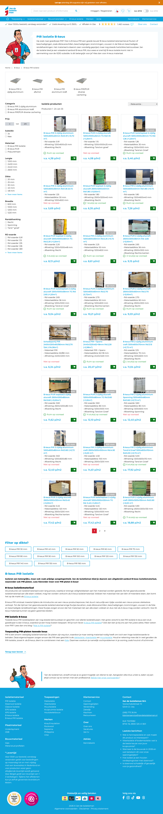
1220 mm (12, 213)
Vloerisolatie (50, 704)
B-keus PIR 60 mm (103, 549)
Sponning (12, 225)
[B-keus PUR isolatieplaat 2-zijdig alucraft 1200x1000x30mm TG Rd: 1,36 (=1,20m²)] (139, 124)
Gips (7, 743)
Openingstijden (90, 704)
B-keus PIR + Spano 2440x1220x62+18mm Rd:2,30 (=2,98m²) (97, 344)
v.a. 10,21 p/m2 (91, 314)
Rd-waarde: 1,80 (15, 249)
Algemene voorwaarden (66, 809)
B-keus (17, 68)
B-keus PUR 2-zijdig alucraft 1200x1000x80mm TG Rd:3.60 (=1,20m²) (97, 397)
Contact (154, 24)
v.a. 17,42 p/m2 (52, 522)
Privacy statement (99, 809)
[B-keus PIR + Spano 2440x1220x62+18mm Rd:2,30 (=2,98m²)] (99, 332)
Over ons (142, 24)
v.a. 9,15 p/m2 (131, 261)
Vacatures (88, 729)
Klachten (87, 712)
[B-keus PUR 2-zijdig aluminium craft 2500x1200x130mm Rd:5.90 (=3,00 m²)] (139, 488)
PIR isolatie (10, 701)
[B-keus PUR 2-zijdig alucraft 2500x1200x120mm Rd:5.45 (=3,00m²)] (60, 488)
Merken (90, 19)
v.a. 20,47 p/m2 (92, 367)
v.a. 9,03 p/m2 (131, 314)
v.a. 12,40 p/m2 (132, 419)
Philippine (49, 732)
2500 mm (12, 170)
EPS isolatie (10, 710)
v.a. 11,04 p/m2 (131, 367)
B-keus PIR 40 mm (46, 549)
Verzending (88, 707)
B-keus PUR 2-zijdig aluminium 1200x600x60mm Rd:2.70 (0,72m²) (98, 292)
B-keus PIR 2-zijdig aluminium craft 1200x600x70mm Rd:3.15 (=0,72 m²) (138, 344)
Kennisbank (133, 19)
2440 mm (12, 167)
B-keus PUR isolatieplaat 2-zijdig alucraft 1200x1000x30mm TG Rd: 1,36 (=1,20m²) (139, 136)
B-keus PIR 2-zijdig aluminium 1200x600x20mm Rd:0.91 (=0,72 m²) (59, 136)
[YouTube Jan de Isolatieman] (138, 797)
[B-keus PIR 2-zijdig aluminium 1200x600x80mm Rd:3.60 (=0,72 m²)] (60, 438)
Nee (10, 136)
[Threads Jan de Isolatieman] (143, 797)
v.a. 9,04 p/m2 (52, 314)
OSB (7, 732)
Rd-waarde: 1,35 (15, 243)
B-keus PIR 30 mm (18, 549)
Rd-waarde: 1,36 (15, 246)
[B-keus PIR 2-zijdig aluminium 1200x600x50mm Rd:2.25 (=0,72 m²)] (99, 227)
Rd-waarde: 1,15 (15, 240)
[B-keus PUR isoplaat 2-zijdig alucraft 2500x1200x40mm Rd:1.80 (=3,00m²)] (99, 177)
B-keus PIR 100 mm (75, 556)
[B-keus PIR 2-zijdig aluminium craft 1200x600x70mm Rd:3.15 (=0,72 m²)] (139, 332)
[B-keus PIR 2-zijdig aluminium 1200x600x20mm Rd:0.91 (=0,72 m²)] (60, 124)
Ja (9, 134)
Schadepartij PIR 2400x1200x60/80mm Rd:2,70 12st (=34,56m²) (58, 344)
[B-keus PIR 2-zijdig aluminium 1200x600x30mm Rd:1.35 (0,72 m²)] (60, 177)
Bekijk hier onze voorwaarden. (105, 678)
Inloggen (95, 11)
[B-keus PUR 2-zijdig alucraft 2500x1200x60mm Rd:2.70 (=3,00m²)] (139, 279)
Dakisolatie (49, 701)
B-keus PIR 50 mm (75, 549)
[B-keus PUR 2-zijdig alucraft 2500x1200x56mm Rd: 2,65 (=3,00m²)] (139, 227)
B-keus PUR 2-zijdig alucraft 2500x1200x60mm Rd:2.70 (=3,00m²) (137, 292)
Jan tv (86, 732)
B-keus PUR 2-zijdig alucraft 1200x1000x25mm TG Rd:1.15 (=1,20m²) (97, 136)
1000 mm (12, 207)
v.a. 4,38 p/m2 (52, 158)
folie (67, 640)
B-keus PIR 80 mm (18, 556)
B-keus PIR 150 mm (47, 563)
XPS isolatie (10, 712)
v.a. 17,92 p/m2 (132, 469)
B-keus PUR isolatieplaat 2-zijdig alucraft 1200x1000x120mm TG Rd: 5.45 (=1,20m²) (99, 500)
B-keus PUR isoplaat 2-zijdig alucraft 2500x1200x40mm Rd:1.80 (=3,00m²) (97, 189)
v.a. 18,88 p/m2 (132, 522)
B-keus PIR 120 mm (104, 556)
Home (7, 68)
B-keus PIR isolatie (31, 68)
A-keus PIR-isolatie (93, 623)
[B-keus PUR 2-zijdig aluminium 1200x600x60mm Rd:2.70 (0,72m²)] (99, 279)
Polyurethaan (14, 152)
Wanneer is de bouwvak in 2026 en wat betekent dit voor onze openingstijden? (139, 752)
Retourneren (89, 715)
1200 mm (12, 161)
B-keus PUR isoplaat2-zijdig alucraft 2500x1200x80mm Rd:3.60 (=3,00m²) (57, 397)
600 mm (12, 204)
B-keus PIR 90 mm (46, 556)
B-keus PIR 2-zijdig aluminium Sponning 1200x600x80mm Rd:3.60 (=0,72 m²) (138, 397)
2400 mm (12, 164)
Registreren (106, 11)
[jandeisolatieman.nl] (16, 11)
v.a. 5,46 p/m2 (131, 158)
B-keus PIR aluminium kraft (21, 109)
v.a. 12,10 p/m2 (91, 419)
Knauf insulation (52, 723)
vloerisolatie (91, 637)
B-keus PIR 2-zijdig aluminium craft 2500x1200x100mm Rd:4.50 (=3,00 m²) (99, 450)
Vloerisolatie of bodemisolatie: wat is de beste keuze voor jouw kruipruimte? (140, 743)
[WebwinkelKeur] (31, 799)
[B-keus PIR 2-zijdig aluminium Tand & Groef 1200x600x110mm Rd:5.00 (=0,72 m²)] (139, 438)
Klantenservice (149, 19)
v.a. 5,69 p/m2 (52, 208)
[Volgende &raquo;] (104, 530)
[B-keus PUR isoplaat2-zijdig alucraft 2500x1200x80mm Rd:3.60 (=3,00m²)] (60, 385)
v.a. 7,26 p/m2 (131, 208)
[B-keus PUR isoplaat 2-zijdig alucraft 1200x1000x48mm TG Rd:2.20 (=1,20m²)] (60, 227)
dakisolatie (79, 637)
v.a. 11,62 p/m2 (52, 419)
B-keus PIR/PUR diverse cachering (24, 112)
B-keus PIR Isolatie (17, 146)
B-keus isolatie (76, 19)
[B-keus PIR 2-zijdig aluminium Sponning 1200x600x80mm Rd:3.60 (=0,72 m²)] (139, 385)
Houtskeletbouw (52, 712)
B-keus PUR (13, 149)
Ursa (46, 735)
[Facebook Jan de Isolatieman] (124, 797)
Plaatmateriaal (13, 725)
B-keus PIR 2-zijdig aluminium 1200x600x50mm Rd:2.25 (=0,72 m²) (98, 239)
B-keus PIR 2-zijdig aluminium (22, 106)
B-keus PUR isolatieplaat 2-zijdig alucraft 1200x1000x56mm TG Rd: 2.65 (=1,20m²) (60, 292)
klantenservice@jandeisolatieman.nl (140, 715)
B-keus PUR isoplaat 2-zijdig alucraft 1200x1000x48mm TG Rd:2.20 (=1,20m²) (58, 239)
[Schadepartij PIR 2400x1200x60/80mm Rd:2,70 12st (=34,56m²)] (60, 332)
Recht (10, 222)
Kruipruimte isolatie (53, 710)
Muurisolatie (50, 707)
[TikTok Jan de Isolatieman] (132, 797)
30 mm (11, 185)
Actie (98, 19)
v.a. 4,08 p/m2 (91, 158)
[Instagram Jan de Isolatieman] (128, 797)
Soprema (48, 729)
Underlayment (12, 729)
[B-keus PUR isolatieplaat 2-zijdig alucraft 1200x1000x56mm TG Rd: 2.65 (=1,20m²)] (60, 279)
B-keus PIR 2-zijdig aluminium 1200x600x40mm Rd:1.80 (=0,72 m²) (138, 189)
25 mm (11, 182)
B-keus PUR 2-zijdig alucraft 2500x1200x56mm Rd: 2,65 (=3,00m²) (137, 239)
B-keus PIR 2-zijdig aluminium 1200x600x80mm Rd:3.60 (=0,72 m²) (59, 450)
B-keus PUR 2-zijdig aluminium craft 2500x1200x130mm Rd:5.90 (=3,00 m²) (138, 500)
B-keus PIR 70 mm (131, 549)
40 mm (11, 188)
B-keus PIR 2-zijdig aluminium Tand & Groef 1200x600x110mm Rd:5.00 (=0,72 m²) (138, 450)
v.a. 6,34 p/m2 (52, 367)
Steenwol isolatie (13, 704)
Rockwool (49, 726)
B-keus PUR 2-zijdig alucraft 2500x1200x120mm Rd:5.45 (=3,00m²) (57, 500)
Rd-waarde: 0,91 (15, 237)
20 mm (11, 179)
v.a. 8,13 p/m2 (52, 261)
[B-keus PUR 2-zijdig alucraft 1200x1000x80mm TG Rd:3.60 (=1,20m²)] (99, 385)
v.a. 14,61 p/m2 (92, 469)
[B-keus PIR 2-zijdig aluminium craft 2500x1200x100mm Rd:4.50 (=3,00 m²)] (99, 438)
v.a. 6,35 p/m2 (91, 208)
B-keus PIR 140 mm (18, 563)
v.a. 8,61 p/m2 (91, 261)
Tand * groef (13, 228)
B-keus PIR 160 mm (76, 563)
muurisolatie (106, 637)
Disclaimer (84, 809)
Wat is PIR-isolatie (42, 625)
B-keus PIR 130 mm (132, 556)
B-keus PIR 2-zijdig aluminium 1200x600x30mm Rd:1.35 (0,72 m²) (59, 189)
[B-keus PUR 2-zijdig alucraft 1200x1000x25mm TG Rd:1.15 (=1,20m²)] (99, 124)
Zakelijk (87, 710)
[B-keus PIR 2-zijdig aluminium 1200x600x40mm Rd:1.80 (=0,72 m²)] (139, 177)
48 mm (11, 191)
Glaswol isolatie (12, 707)
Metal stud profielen (14, 746)
